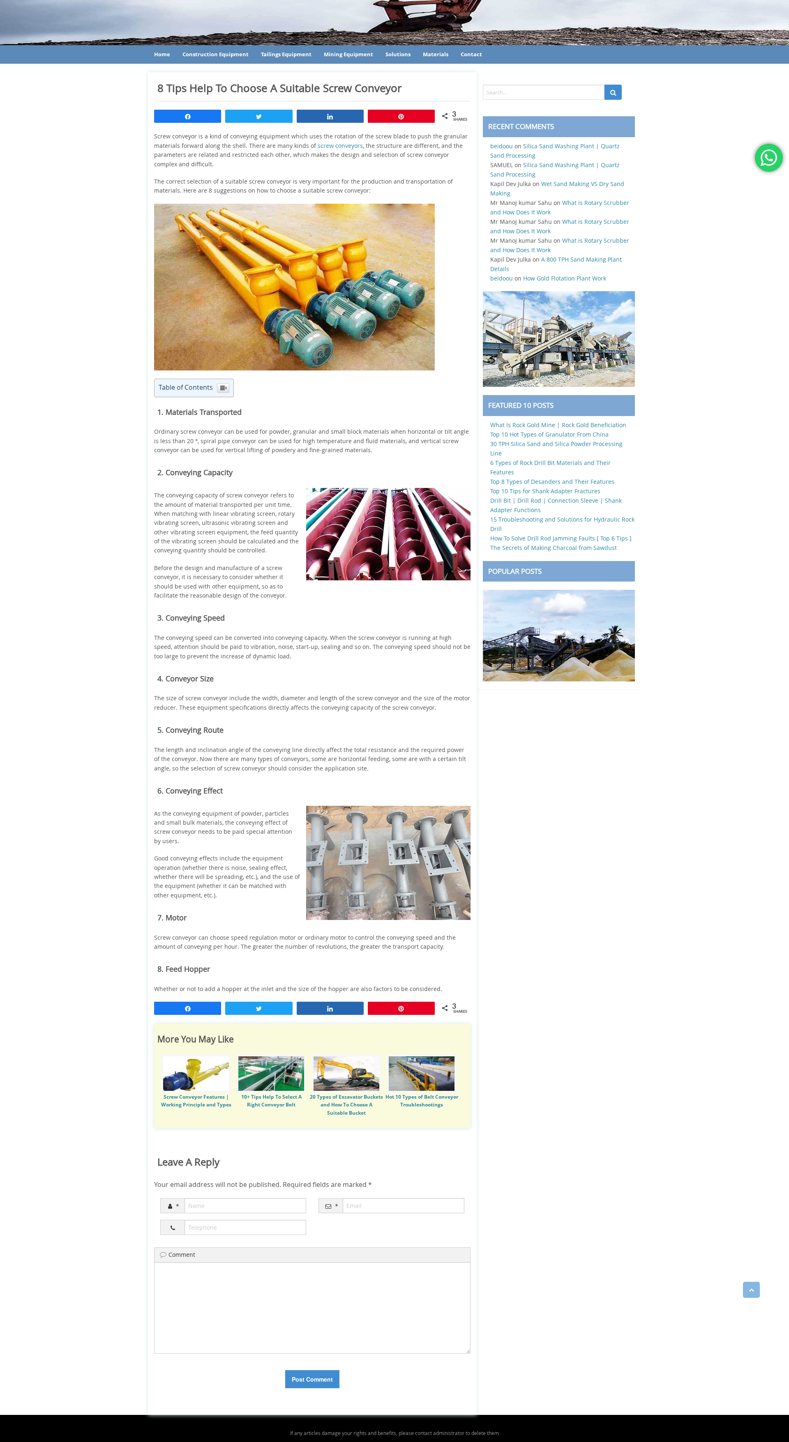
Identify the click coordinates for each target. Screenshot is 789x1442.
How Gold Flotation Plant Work (564, 278)
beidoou (501, 146)
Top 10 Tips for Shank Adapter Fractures (545, 491)
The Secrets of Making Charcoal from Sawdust (553, 548)
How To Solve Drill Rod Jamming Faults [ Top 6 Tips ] (561, 538)
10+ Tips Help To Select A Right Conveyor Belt (271, 1100)
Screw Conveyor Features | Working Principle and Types (196, 1100)
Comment (181, 1254)
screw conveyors (340, 145)
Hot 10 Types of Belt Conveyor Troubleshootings (421, 1100)
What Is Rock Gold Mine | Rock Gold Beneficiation (558, 425)
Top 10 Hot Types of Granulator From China (549, 434)
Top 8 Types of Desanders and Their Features (552, 481)
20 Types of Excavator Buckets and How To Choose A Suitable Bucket (346, 1104)
